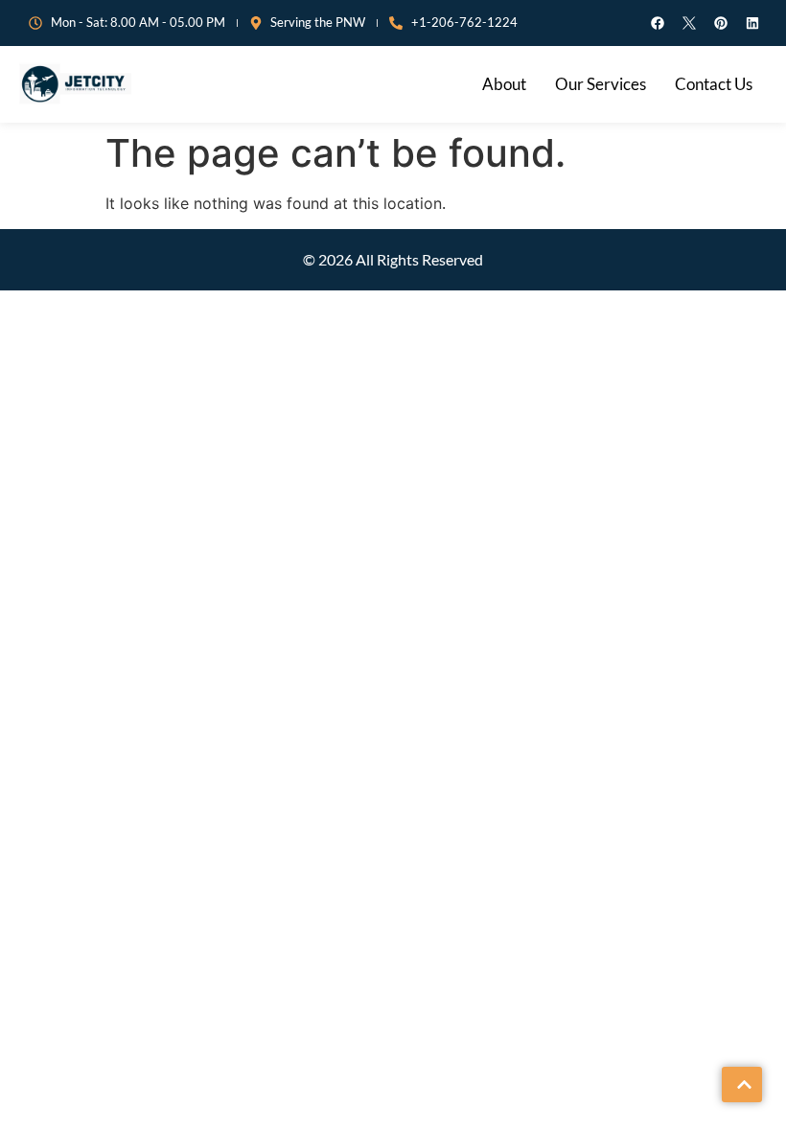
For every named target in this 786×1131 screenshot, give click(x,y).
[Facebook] (657, 23)
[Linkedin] (752, 23)
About (504, 84)
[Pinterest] (720, 23)
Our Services (600, 84)
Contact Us (713, 84)
